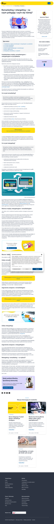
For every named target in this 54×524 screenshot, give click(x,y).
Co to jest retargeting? (8, 46)
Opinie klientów (24, 503)
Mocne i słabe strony (8, 49)
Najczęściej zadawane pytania (10, 501)
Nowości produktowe (9, 483)
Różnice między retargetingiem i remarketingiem (14, 48)
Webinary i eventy (25, 485)
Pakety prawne (24, 483)
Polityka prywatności (27, 519)
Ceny (6, 505)
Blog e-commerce (25, 487)
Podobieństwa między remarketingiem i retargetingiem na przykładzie (18, 43)
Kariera (6, 482)
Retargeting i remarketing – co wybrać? (12, 50)
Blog (4, 5)
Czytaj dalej (11, 429)
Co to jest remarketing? (9, 45)
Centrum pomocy (8, 500)
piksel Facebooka (23, 203)
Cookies (33, 519)
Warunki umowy (8, 503)
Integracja (7, 498)
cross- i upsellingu (21, 106)
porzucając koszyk (5, 86)
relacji (13, 118)
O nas (6, 480)
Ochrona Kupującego (26, 500)
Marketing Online (9, 5)
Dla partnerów (24, 480)
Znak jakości (24, 501)
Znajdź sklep (7, 485)
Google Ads (22, 333)
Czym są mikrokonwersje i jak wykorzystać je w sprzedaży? (18, 131)
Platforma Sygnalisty (9, 487)
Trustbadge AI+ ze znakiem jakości (28, 482)
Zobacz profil (44, 36)
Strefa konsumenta (25, 498)
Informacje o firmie (19, 519)
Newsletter (24, 489)
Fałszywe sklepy (25, 505)
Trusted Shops (11, 414)
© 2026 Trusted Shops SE (10, 519)
